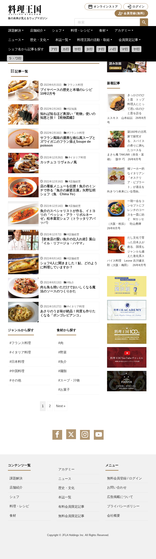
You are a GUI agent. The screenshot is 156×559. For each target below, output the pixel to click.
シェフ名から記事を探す (26, 49)
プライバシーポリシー (123, 506)
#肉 (60, 343)
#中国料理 (17, 371)
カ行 (66, 49)
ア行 (54, 49)
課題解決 (14, 30)
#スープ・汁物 (69, 380)
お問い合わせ (117, 487)
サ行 (77, 49)
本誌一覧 (61, 40)
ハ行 (113, 49)
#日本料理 (17, 361)
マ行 (124, 49)
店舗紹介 (36, 30)
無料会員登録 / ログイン (124, 478)
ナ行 (101, 49)
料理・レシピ (80, 30)
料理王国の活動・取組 (93, 40)
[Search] (144, 22)
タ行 (89, 49)
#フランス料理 (20, 343)
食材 (102, 30)
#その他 (15, 380)
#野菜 (62, 352)
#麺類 (62, 371)
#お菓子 (64, 389)
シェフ (57, 30)
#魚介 (62, 361)
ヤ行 (136, 49)
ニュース (14, 40)
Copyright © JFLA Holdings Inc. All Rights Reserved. (78, 535)
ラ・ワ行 (15, 58)
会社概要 (113, 515)
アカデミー (123, 30)
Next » (60, 406)
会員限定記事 (128, 40)
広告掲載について (120, 497)
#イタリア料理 (20, 352)
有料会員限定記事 (71, 506)
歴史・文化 (38, 40)
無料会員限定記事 (71, 516)
